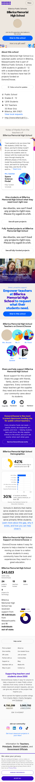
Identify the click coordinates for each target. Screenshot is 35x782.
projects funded (25, 706)
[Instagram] (8, 728)
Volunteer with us (7, 664)
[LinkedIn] (14, 728)
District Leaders (20, 746)
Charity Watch (12, 698)
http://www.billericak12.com (17, 118)
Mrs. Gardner (10, 174)
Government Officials (17, 749)
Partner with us (7, 658)
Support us (5, 661)
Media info (21, 664)
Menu (29, 3)
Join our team (22, 654)
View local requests (14, 114)
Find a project (6, 648)
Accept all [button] (17, 778)
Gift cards (5, 654)
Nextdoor (30, 406)
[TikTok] (27, 728)
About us (20, 648)
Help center (17, 641)
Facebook (13, 406)
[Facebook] (20, 728)
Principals (7, 746)
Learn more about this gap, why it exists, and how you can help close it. (17, 526)
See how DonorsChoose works (17, 442)
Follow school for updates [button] (18, 87)
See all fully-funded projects (18, 250)
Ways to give (6, 668)
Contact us (21, 668)
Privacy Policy (12, 768)
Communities (22, 658)
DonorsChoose (6, 3)
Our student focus (23, 651)
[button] (5, 403)
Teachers (24, 744)
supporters (9, 706)
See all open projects (18, 221)
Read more (17, 169)
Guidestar (18, 700)
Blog (19, 661)
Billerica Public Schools (17, 9)
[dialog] (17, 767)
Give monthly (6, 651)
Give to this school (17, 38)
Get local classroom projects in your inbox (17, 734)
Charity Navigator (25, 698)
